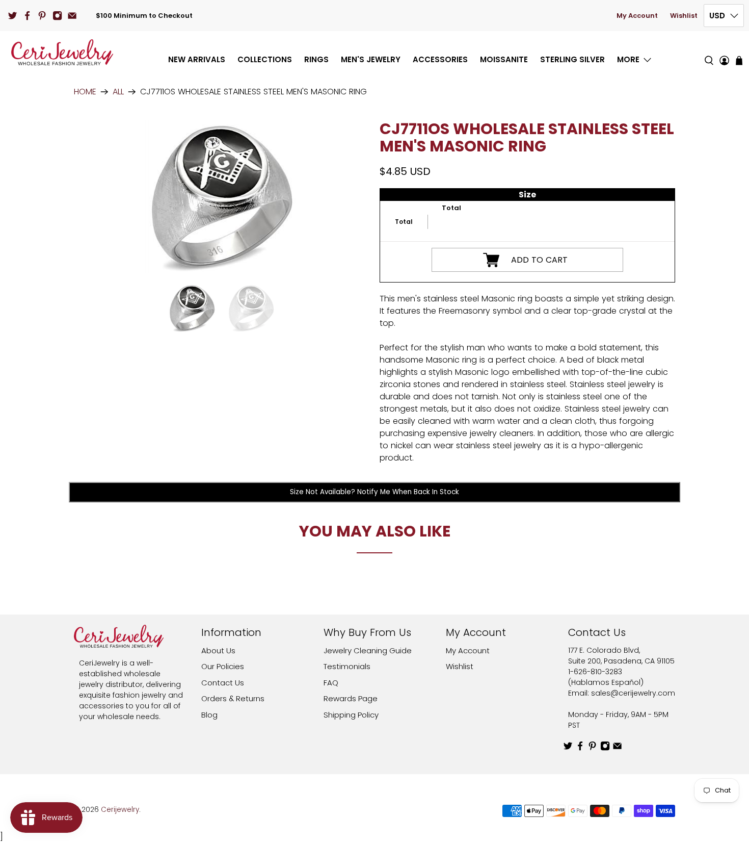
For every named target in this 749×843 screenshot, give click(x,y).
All (118, 92)
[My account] (724, 52)
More (628, 59)
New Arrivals (196, 59)
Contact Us (222, 682)
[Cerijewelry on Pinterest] (42, 15)
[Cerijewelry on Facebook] (27, 15)
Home (85, 92)
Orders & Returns (232, 698)
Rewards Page (351, 698)
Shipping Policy (351, 714)
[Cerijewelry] (62, 52)
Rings (316, 59)
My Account (637, 15)
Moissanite (504, 59)
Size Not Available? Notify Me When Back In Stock (374, 492)
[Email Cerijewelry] (72, 15)
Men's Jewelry (370, 59)
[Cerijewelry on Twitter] (12, 15)
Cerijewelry (120, 809)
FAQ (331, 682)
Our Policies (222, 666)
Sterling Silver (572, 59)
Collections (264, 59)
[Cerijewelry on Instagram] (57, 15)
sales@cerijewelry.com (633, 693)
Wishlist (684, 15)
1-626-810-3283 (595, 672)
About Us (218, 650)
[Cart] (739, 60)
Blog (209, 714)
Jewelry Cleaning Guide (368, 650)
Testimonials (347, 666)
